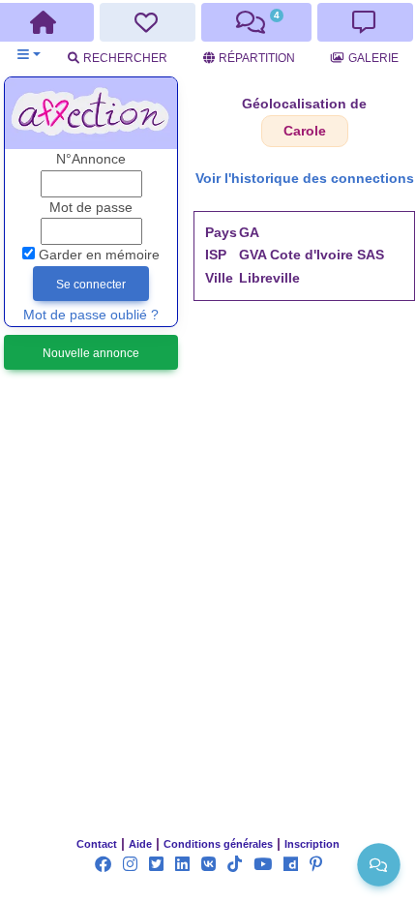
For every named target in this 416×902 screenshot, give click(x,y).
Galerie (373, 58)
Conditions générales (218, 844)
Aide (140, 844)
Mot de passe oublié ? (91, 315)
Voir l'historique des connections (304, 178)
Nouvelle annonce (91, 353)
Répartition (257, 58)
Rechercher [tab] (125, 58)
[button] (28, 54)
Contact (96, 844)
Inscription (312, 844)
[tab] (147, 22)
